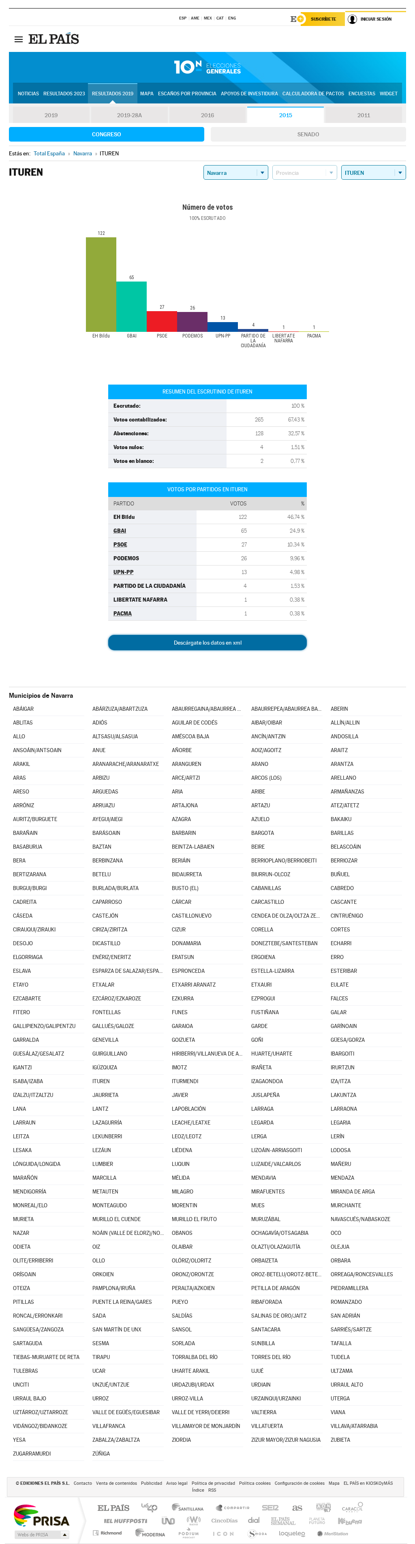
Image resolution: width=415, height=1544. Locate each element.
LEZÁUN (101, 1150)
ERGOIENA (263, 957)
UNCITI (21, 1385)
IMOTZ (179, 1067)
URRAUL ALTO (347, 1385)
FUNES (180, 1012)
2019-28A (129, 115)
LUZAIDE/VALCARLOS (276, 1164)
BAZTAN (101, 847)
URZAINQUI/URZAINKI (276, 1399)
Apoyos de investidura (249, 94)
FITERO (21, 1012)
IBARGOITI (342, 1054)
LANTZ (100, 1109)
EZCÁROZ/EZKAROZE (116, 999)
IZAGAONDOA (267, 1081)
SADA (99, 1316)
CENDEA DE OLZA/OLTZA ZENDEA (287, 916)
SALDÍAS (182, 1316)
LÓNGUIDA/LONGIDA (36, 1164)
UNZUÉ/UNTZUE (110, 1385)
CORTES (340, 930)
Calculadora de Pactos (313, 94)
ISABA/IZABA (28, 1081)
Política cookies (255, 1483)
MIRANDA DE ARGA (353, 1192)
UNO (169, 1521)
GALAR (339, 1012)
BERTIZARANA (29, 874)
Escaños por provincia (187, 94)
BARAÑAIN (25, 833)
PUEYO (180, 1302)
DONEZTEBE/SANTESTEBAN (284, 943)
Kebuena (342, 1521)
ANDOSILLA (344, 736)
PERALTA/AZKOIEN (193, 1288)
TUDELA (340, 1357)
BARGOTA (262, 833)
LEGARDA (262, 1123)
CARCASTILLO (267, 902)
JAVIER (180, 1095)
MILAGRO (182, 1192)
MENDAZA (342, 1178)
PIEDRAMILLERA (349, 1288)
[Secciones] (18, 39)
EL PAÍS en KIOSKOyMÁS (368, 1483)
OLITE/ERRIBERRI (33, 1261)
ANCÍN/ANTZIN (268, 736)
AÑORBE (182, 750)
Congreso (106, 134)
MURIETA (23, 1219)
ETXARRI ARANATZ (194, 985)
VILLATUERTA (267, 1426)
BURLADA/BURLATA (115, 888)
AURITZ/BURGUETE (35, 819)
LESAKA (22, 1150)
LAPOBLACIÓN (189, 1109)
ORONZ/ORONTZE (193, 1274)
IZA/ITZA (341, 1081)
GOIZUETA (183, 1040)
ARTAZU (260, 805)
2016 (207, 115)
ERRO (337, 957)
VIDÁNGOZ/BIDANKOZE (40, 1426)
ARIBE (258, 792)
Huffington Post (124, 1521)
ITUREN (101, 1081)
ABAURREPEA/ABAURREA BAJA (287, 709)
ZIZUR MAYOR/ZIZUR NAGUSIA (286, 1440)
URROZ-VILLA (187, 1399)
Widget (389, 94)
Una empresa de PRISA (41, 1515)
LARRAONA (344, 1109)
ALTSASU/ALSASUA (115, 736)
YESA (19, 1440)
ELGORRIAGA (28, 957)
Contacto (83, 1483)
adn (320, 1508)
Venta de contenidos (116, 1483)
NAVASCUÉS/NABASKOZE (360, 1219)
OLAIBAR (182, 1247)
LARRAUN (24, 1123)
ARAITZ (339, 750)
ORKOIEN (103, 1274)
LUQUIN (181, 1164)
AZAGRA (181, 819)
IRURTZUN (343, 1067)
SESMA (100, 1343)
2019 (51, 115)
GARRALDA (26, 1040)
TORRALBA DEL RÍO (195, 1357)
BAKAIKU (341, 819)
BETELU (101, 874)
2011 (363, 115)
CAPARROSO (107, 902)
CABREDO (342, 888)
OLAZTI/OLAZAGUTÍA (275, 1247)
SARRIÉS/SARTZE (351, 1330)
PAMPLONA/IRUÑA (113, 1288)
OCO (336, 1233)
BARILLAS (342, 833)
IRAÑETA (261, 1067)
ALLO (19, 736)
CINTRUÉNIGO (347, 916)
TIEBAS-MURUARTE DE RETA (46, 1357)
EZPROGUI (263, 999)
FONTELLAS (106, 1012)
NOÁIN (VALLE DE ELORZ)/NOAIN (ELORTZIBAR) (128, 1233)
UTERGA (340, 1399)
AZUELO (260, 819)
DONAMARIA (186, 943)
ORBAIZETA (264, 1261)
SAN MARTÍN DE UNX (116, 1330)
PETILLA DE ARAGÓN (275, 1288)
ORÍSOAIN (24, 1274)
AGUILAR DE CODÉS (195, 723)
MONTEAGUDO (109, 1205)
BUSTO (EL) (185, 888)
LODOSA (341, 1150)
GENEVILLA (105, 1040)
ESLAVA (22, 971)
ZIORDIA (181, 1440)
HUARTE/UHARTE (271, 1054)
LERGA (259, 1136)
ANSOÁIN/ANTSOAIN (37, 750)
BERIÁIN (181, 861)
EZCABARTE (27, 999)
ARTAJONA (185, 805)
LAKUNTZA (343, 1095)
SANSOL (182, 1330)
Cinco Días (223, 1521)
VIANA (338, 1412)
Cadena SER (268, 1508)
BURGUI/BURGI (30, 888)
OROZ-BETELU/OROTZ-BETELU (287, 1274)
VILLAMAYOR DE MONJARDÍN (206, 1426)
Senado (308, 134)
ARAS (19, 778)
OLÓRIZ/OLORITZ (191, 1261)
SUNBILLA (263, 1343)
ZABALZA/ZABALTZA (116, 1440)
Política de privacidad (213, 1483)
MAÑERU (341, 1164)
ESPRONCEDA (188, 971)
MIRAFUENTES (268, 1192)
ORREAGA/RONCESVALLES (362, 1274)
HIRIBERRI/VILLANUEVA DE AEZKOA (207, 1054)
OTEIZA (21, 1288)
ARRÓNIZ (23, 805)
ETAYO (20, 985)
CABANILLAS (266, 888)
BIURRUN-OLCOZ (270, 874)
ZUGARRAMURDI (32, 1454)
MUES (258, 1205)
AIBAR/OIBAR (266, 723)
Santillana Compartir (233, 1508)
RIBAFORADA (266, 1302)
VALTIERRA (263, 1412)
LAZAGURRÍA (107, 1123)
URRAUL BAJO (29, 1399)
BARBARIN (184, 833)
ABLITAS (23, 723)
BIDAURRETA (187, 874)
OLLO (98, 1261)
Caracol (350, 1508)
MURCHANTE (346, 1205)
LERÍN (337, 1136)
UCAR (98, 1371)
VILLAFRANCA (108, 1426)
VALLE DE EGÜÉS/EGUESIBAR (126, 1412)
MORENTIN (184, 1205)
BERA (19, 861)
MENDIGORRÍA (29, 1192)
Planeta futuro (314, 1521)
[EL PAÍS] (54, 39)
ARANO (259, 764)
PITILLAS (23, 1302)
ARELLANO (343, 778)
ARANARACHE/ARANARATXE (125, 764)
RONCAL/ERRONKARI (37, 1316)
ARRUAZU (103, 805)
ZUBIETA (340, 1440)
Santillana (190, 1508)
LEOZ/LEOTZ (186, 1136)
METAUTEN (105, 1192)
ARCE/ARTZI (186, 778)
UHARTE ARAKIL (191, 1371)
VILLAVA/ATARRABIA (354, 1426)
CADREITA (24, 902)
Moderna (148, 1533)
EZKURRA (183, 999)
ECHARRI (341, 943)
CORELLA (262, 930)
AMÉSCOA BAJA (190, 736)
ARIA (177, 792)
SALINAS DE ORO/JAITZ (278, 1316)
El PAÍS (113, 1508)
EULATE (340, 985)
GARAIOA (182, 1026)
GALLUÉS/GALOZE (113, 1026)
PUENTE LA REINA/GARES (122, 1302)
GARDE (259, 1026)
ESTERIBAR (344, 971)
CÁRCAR (181, 902)
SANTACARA (265, 1330)
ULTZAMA (342, 1371)
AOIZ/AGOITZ (266, 750)
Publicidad (151, 1483)
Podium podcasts (188, 1533)
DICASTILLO (106, 943)
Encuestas (362, 94)
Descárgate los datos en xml (208, 642)
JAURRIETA (105, 1095)
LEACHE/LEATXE (191, 1123)
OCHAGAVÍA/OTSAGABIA (279, 1233)
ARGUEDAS (105, 792)
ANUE (98, 750)
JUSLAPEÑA (265, 1095)
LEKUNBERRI (107, 1136)
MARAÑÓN (25, 1178)
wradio (192, 1521)
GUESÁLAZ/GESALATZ (38, 1054)
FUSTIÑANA (265, 1012)
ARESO (21, 792)
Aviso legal (177, 1483)
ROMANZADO (346, 1302)
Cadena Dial (254, 1521)
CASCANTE (344, 902)
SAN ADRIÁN (345, 1316)
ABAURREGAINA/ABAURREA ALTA (207, 709)
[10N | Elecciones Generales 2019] (207, 67)
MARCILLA (104, 1178)
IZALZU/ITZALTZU (33, 1095)
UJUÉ (257, 1371)
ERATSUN (183, 957)
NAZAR (21, 1233)
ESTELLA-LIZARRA (272, 971)
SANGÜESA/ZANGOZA (38, 1330)
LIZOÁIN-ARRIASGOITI (276, 1150)
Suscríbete (323, 19)
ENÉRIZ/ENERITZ (111, 957)
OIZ (96, 1247)
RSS (212, 1490)
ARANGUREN (186, 764)
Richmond (108, 1533)
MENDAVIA (263, 1178)
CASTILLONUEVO (192, 916)
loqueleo (292, 1533)
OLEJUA (340, 1247)
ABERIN (339, 709)
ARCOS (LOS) (266, 778)
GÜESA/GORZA (348, 1040)
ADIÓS (99, 723)
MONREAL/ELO (30, 1205)
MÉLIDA (181, 1178)
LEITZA (21, 1136)
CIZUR (179, 930)
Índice (198, 1490)
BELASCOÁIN (346, 847)
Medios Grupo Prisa (41, 1535)
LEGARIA (341, 1123)
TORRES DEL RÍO (271, 1357)
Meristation (331, 1533)
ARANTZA (342, 764)
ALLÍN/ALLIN (345, 723)
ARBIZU (100, 778)
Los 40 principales (152, 1508)
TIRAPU (101, 1357)
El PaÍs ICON (223, 1533)
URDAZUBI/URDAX (193, 1385)
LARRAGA (262, 1109)
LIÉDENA (182, 1150)
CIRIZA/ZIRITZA (109, 930)
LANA (19, 1109)
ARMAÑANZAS (347, 792)
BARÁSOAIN (106, 833)
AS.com (293, 1508)
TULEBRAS (25, 1371)
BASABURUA (27, 847)
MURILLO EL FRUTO (194, 1219)
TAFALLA (341, 1343)
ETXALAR (103, 985)
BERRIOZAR (344, 861)
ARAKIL (21, 764)
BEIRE (258, 847)
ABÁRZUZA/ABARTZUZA (120, 709)
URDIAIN (261, 1385)
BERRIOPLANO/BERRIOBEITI (284, 861)
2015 (285, 115)
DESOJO (23, 943)
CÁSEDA (22, 916)
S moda (257, 1533)
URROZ (100, 1399)
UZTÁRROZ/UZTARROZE (40, 1412)
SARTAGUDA (27, 1343)
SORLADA (183, 1343)
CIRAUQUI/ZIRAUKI (34, 930)
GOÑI (257, 1040)
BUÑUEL (340, 874)
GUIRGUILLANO (109, 1054)
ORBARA (341, 1261)
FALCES (339, 999)
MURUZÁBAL (265, 1219)
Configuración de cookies (300, 1483)
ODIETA (21, 1247)
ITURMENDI (185, 1081)
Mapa (147, 94)
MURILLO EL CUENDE (116, 1219)
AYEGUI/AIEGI (107, 819)
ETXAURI (261, 985)
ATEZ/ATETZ (345, 805)
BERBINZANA (107, 861)
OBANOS (182, 1233)
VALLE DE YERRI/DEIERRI (200, 1412)
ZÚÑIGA (101, 1454)
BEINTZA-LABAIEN (193, 847)
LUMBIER (102, 1164)
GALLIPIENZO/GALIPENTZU (44, 1026)
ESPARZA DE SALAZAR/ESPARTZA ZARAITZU (128, 971)
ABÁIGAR (23, 709)
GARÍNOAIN (344, 1026)
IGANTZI (22, 1067)
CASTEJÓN (105, 916)
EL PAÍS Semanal (284, 1521)
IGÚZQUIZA (104, 1067)
